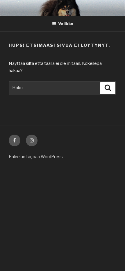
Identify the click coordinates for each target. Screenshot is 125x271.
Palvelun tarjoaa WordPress (36, 156)
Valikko (65, 23)
